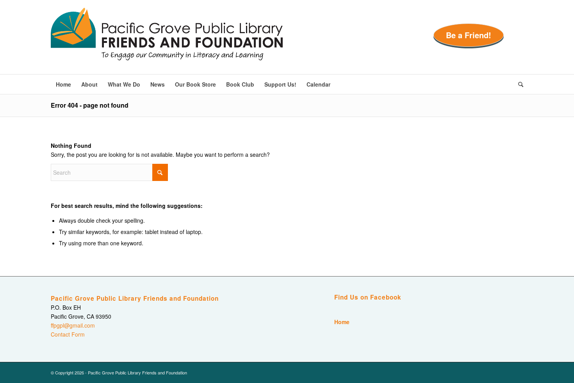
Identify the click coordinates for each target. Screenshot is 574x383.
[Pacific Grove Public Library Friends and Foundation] (167, 41)
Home (341, 322)
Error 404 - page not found (89, 105)
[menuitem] (63, 84)
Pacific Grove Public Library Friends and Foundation (135, 298)
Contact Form (68, 334)
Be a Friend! (468, 35)
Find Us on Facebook (367, 297)
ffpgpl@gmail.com (73, 325)
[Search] (518, 84)
